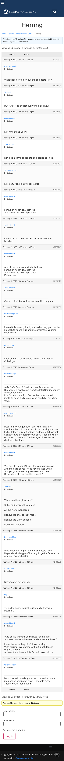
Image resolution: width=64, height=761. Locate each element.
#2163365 (57, 658)
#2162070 (57, 138)
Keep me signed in (15, 730)
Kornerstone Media (24, 758)
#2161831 (57, 60)
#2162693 (57, 446)
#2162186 (57, 307)
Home (3, 34)
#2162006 (57, 86)
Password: (8, 720)
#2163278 (57, 616)
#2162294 (57, 367)
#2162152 (57, 218)
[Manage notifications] (57, 754)
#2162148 (57, 247)
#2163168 (57, 530)
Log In (9, 736)
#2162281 (57, 338)
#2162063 (57, 112)
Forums (11, 34)
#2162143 (57, 190)
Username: (9, 711)
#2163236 (57, 562)
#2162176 (57, 281)
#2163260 (57, 588)
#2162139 (57, 164)
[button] (2, 2)
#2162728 (57, 480)
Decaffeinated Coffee (24, 34)
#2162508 (57, 406)
